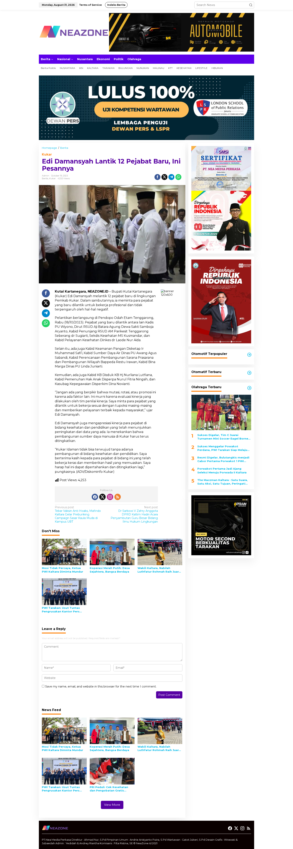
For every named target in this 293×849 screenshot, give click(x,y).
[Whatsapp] (178, 177)
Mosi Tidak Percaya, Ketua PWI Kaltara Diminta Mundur (62, 569)
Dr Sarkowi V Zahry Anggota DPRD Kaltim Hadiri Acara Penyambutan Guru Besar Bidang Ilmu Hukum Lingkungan (134, 514)
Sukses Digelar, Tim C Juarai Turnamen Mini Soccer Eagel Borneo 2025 (223, 436)
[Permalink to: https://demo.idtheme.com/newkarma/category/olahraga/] (249, 388)
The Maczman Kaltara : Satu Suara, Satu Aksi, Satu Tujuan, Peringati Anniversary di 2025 (222, 481)
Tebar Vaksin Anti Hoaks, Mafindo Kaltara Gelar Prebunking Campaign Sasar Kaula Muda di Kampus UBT (78, 514)
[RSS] (117, 497)
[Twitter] (102, 497)
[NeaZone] (74, 32)
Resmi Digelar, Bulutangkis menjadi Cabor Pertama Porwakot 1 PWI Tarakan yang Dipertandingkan (223, 459)
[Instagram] (110, 497)
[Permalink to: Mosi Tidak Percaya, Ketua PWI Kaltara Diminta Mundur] (64, 551)
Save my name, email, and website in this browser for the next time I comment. (100, 686)
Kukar (47, 154)
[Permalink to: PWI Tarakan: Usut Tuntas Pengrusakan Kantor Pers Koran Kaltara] (64, 591)
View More (112, 805)
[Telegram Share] (171, 177)
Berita (45, 178)
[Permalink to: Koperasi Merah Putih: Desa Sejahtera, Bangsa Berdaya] (112, 551)
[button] (250, 5)
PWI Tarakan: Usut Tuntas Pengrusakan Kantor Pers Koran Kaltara (61, 609)
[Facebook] (95, 497)
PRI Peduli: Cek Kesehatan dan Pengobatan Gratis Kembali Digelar (109, 788)
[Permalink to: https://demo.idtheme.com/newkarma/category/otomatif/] (249, 354)
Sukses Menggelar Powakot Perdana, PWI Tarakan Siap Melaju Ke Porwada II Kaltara (222, 448)
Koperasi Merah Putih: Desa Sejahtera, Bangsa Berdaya (110, 569)
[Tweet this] (164, 177)
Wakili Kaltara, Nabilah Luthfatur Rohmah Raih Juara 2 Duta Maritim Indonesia (159, 569)
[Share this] (157, 177)
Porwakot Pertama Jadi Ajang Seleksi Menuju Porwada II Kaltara (222, 470)
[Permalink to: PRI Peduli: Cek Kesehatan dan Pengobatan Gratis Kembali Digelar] (112, 771)
